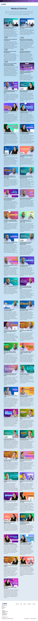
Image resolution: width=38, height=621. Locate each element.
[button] (36, 4)
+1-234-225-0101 (4, 613)
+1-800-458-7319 (5, 611)
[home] (3, 4)
